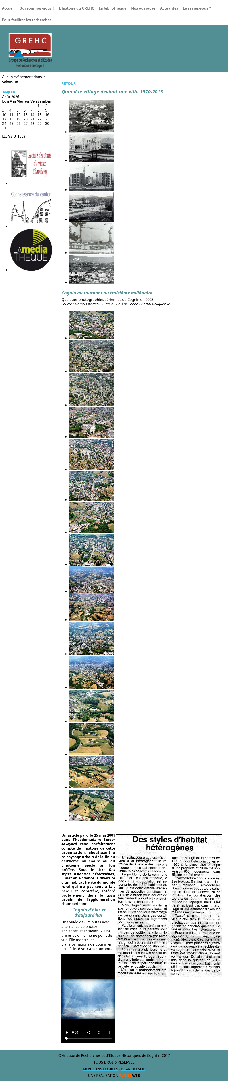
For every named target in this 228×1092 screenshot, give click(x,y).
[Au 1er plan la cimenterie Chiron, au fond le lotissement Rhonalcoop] (91, 436)
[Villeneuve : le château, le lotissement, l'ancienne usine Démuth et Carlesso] (91, 820)
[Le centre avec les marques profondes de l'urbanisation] (91, 337)
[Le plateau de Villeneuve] (91, 787)
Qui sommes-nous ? (36, 8)
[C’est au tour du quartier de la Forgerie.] (91, 189)
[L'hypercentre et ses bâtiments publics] (91, 564)
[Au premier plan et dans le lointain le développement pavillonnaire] (91, 371)
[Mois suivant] (14, 92)
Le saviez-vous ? (197, 8)
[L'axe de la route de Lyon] (91, 404)
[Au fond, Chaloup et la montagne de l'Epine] (91, 591)
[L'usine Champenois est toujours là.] (91, 532)
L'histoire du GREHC (76, 8)
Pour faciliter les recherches (26, 19)
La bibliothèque (112, 8)
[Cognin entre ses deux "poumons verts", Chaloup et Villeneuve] (91, 619)
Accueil (8, 8)
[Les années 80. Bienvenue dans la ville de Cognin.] (91, 282)
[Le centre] (91, 469)
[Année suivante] (10, 92)
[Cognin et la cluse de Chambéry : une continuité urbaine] (91, 687)
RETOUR (68, 83)
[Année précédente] (4, 92)
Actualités (169, 8)
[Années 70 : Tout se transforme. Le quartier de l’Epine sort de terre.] (91, 160)
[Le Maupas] (91, 754)
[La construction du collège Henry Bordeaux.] (91, 252)
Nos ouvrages (143, 8)
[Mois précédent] (7, 92)
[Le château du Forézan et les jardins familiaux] (91, 721)
